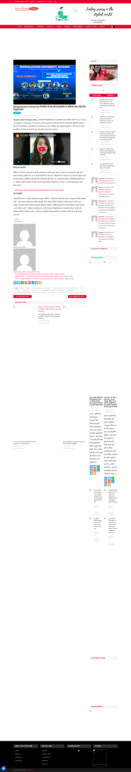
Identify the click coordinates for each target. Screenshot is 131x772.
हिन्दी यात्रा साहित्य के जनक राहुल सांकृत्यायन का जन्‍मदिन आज (105, 190)
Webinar (70, 292)
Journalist (17, 290)
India (81, 288)
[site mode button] (113, 27)
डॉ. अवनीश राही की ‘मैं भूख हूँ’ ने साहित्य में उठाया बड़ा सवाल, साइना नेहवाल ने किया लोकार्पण (107, 166)
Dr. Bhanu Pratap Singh (19, 448)
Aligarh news (46, 288)
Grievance (45, 764)
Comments (110, 95)
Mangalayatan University (48, 290)
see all (37, 272)
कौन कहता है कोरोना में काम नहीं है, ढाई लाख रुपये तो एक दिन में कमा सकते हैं (39, 190)
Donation (49, 1)
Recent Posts (19, 221)
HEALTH (59, 26)
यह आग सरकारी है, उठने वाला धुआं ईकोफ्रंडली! (106, 235)
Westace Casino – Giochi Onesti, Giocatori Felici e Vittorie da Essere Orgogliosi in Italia (39, 276)
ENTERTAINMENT (78, 26)
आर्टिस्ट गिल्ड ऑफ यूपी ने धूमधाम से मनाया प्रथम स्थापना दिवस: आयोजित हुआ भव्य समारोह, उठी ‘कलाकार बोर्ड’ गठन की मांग (107, 120)
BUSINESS (67, 26)
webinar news (78, 292)
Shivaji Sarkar (51, 292)
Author (17, 219)
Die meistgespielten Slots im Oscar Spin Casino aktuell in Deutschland (34, 274)
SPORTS (102, 26)
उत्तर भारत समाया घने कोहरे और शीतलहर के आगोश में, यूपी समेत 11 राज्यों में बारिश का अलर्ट (24, 442)
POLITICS (50, 26)
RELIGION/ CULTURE (91, 26)
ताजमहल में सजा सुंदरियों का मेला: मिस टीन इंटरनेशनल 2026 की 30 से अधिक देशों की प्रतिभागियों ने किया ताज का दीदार (107, 152)
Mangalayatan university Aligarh (65, 290)
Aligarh (28, 288)
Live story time (35, 290)
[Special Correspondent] (24, 235)
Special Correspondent (29, 115)
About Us (17, 754)
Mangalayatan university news (22, 292)
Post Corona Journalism (39, 292)
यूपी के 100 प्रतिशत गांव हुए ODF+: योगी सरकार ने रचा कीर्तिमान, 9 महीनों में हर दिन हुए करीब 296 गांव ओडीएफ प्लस (49, 316)
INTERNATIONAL (28, 26)
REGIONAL (40, 26)
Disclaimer (45, 760)
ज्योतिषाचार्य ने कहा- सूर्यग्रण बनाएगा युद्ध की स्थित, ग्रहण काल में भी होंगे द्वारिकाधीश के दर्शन (106, 205)
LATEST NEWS (96, 95)
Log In (55, 1)
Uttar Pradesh (61, 292)
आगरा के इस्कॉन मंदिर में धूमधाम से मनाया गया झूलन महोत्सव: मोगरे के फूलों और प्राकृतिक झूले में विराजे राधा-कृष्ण (98, 496)
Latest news (26, 290)
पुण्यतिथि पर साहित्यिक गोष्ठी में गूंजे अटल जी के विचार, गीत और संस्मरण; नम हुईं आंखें (98, 523)
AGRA (21, 288)
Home (19, 26)
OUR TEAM (18, 760)
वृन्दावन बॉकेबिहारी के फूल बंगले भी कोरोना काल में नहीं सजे (78, 296)
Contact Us (32, 1)
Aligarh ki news (36, 288)
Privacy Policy (46, 757)
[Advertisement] (65, 46)
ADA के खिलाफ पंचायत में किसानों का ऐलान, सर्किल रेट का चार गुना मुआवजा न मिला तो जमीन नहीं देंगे (106, 221)
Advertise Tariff (41, 1)
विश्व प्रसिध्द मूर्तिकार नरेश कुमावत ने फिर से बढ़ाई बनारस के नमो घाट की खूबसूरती (73, 442)
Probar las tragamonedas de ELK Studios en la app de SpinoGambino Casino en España (39, 278)
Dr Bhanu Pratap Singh (72, 288)
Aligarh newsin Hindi (58, 288)
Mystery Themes (29, 770)
